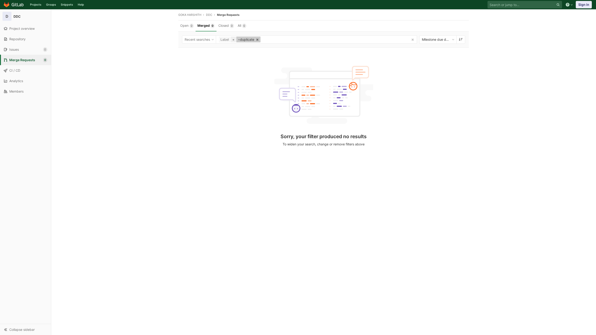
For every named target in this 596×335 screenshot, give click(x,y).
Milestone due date (436, 39)
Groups (51, 4)
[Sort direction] (460, 39)
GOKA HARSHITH (189, 15)
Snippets (67, 4)
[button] (25, 329)
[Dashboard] (14, 4)
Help (81, 4)
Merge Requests (228, 15)
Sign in (583, 5)
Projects (35, 4)
